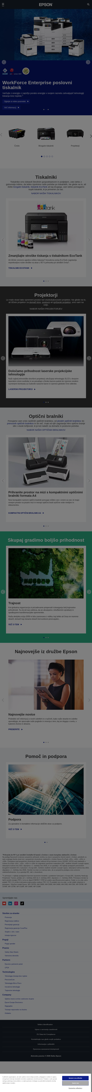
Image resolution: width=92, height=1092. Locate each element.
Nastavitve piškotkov (75, 1088)
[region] (45, 1082)
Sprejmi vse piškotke (75, 1078)
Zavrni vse (75, 1083)
